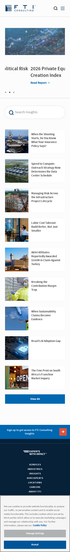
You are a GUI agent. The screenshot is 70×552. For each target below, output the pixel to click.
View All (35, 399)
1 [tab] (5, 92)
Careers (35, 487)
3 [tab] (13, 92)
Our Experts (35, 478)
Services (35, 464)
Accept (35, 544)
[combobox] (33, 112)
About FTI (35, 491)
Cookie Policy (40, 525)
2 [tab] (9, 92)
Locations (35, 482)
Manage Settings (35, 533)
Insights (35, 473)
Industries (35, 469)
